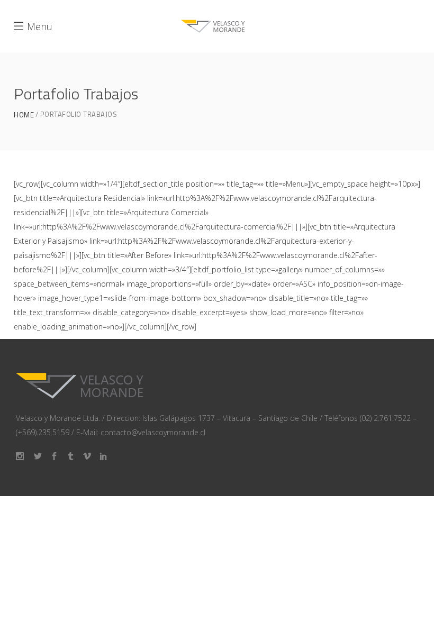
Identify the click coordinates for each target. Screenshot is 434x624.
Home (24, 115)
